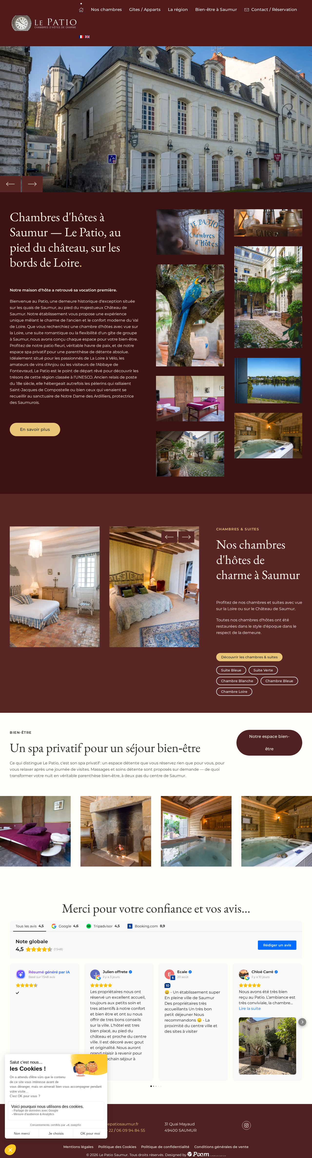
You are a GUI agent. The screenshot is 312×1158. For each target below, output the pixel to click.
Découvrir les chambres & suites (249, 657)
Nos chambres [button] (106, 9)
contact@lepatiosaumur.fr (112, 1124)
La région (178, 9)
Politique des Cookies (117, 1147)
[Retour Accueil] (44, 23)
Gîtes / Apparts (145, 9)
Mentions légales (78, 1147)
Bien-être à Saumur (216, 9)
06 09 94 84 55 (130, 1130)
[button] (10, 184)
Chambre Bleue (279, 681)
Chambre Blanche (237, 681)
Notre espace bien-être (269, 742)
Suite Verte (263, 670)
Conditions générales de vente (221, 1147)
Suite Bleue (231, 670)
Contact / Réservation (274, 9)
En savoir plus (35, 429)
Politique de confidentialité (165, 1147)
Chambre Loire (234, 691)
